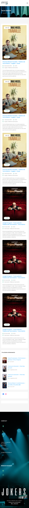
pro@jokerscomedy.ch (6, 452)
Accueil (4, 13)
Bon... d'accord (14, 503)
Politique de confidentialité (14, 502)
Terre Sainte (6, 228)
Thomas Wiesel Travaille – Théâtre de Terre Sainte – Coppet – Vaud (13, 62)
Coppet (5, 67)
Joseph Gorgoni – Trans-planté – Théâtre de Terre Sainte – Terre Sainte (13, 223)
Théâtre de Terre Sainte (13, 67)
